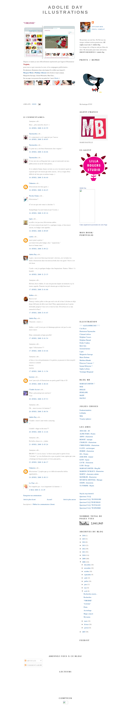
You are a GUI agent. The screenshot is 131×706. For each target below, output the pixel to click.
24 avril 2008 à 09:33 (38, 477)
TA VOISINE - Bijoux (87, 485)
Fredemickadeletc (85, 410)
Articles (31, 661)
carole (31, 236)
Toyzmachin (33, 133)
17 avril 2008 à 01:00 (38, 289)
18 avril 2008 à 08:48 (38, 384)
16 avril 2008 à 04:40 (38, 177)
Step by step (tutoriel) (87, 493)
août (85, 578)
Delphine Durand (85, 340)
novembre (87, 568)
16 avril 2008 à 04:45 (38, 190)
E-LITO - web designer (87, 448)
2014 (84, 542)
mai (85, 588)
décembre (87, 565)
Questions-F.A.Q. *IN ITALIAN (90, 505)
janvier (86, 628)
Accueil (49, 499)
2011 (84, 552)
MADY (82, 395)
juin (85, 584)
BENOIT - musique (86, 439)
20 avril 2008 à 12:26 (38, 432)
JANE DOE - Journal (86, 457)
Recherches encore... (90, 594)
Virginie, (26, 64)
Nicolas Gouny (34, 196)
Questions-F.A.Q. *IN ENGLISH (90, 499)
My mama (87, 617)
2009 (84, 558)
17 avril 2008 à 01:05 (38, 312)
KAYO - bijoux (84, 460)
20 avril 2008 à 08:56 (38, 411)
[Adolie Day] (87, 222)
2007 (84, 632)
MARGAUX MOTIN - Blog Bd (90, 468)
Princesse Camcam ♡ (87, 363)
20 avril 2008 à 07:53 (38, 399)
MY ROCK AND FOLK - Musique (91, 480)
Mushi (56, 78)
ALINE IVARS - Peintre (87, 434)
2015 (84, 539)
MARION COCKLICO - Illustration (91, 471)
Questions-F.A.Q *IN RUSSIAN (90, 502)
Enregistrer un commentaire (32, 495)
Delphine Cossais (85, 337)
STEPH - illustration (86, 483)
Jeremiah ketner (85, 348)
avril (86, 591)
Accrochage (87, 610)
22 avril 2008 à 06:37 (38, 462)
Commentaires (34, 665)
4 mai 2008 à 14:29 (37, 490)
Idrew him (83, 346)
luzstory (31, 377)
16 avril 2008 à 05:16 (38, 213)
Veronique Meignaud (86, 372)
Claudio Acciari (34, 389)
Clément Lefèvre (85, 334)
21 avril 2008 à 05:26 (38, 444)
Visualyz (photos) (85, 419)
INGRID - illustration (87, 451)
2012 (84, 549)
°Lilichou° (87, 604)
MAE (81, 386)
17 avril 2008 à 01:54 (38, 338)
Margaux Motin (28, 72)
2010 (84, 555)
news (34, 104)
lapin (30, 219)
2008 (84, 562)
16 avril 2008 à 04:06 (38, 152)
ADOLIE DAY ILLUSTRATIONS (66, 10)
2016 (84, 535)
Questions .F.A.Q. (85, 496)
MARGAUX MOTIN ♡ (87, 384)
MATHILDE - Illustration (88, 477)
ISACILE (83, 398)
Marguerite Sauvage (86, 354)
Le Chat (31, 483)
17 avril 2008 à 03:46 (38, 351)
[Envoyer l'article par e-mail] (39, 104)
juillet (86, 581)
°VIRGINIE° (29, 22)
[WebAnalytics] (65, 703)
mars (86, 621)
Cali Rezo (83, 328)
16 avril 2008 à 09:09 (38, 231)
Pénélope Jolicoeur (41, 72)
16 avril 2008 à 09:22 (38, 248)
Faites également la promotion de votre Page (93, 225)
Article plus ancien (69, 499)
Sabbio (31, 295)
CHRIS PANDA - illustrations (89, 445)
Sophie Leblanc (85, 369)
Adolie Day (33, 254)
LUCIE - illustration (86, 462)
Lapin (81, 351)
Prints (86, 607)
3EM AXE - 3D (85, 431)
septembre (87, 574)
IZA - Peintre (84, 454)
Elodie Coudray (85, 343)
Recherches (87, 597)
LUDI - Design (84, 465)
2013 (84, 545)
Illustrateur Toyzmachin (87, 331)
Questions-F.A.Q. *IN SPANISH (90, 508)
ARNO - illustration (86, 436)
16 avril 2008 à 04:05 (38, 139)
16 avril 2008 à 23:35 (38, 274)
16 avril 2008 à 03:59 (38, 128)
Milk (81, 416)
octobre (86, 571)
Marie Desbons (84, 357)
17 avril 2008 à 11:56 (38, 371)
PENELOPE (84, 392)
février (86, 624)
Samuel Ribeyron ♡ (86, 366)
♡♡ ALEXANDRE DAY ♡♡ (90, 325)
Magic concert (88, 614)
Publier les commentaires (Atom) (44, 504)
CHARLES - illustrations (88, 442)
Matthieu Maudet (85, 360)
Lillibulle (83, 413)
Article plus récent (29, 499)
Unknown (32, 183)
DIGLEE (82, 389)
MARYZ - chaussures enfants (89, 474)
